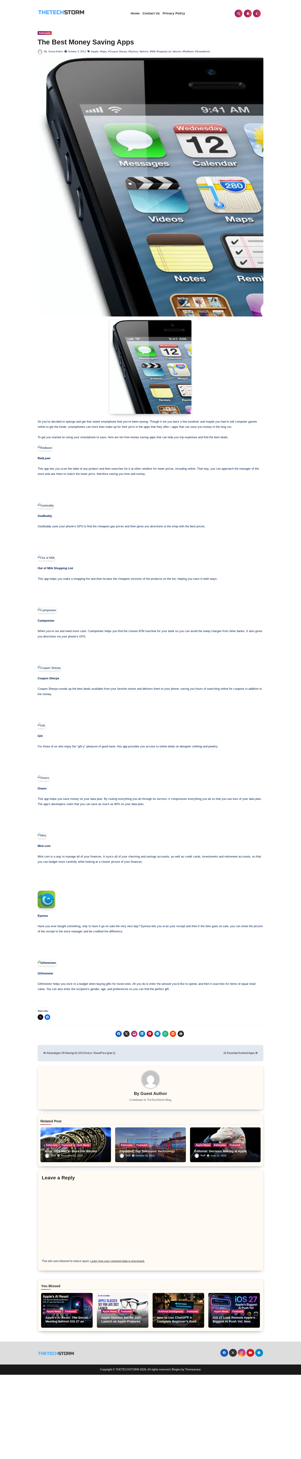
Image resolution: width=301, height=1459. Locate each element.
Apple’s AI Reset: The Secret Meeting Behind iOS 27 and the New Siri (66, 1321)
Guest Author (55, 51)
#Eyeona (133, 51)
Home (135, 13)
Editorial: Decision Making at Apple (221, 1151)
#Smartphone (202, 51)
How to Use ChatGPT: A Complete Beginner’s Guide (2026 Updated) (177, 1321)
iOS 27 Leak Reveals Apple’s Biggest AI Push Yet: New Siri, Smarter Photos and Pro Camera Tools (234, 1323)
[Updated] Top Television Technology (147, 1151)
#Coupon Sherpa (117, 51)
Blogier (176, 1369)
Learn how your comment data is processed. (117, 1261)
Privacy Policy (174, 13)
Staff (53, 1155)
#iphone (144, 51)
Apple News (203, 1145)
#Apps (103, 51)
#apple (94, 51)
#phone (177, 51)
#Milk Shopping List (160, 51)
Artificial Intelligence (170, 1311)
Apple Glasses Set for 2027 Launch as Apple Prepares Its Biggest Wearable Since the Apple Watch (121, 1323)
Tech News (82, 1145)
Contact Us (151, 13)
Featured (67, 1145)
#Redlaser (188, 51)
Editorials (44, 33)
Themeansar (192, 1369)
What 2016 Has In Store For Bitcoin (71, 1151)
